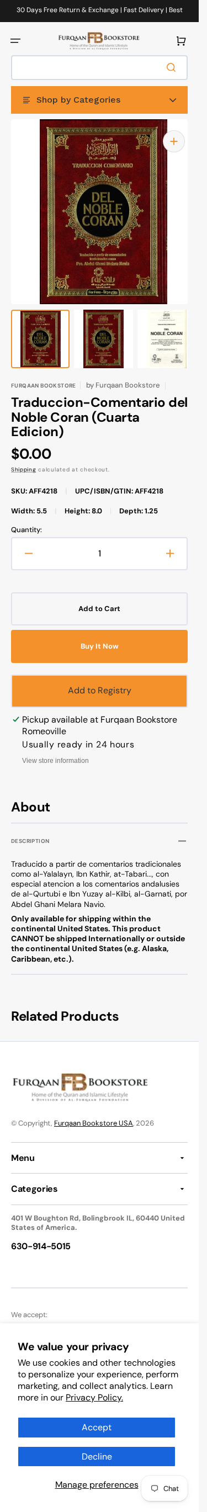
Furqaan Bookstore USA (93, 1112)
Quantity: (26, 518)
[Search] (173, 67)
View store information (55, 750)
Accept (97, 1427)
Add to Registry (99, 679)
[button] (15, 41)
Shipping (23, 458)
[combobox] (99, 67)
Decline (97, 1456)
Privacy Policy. (94, 1397)
